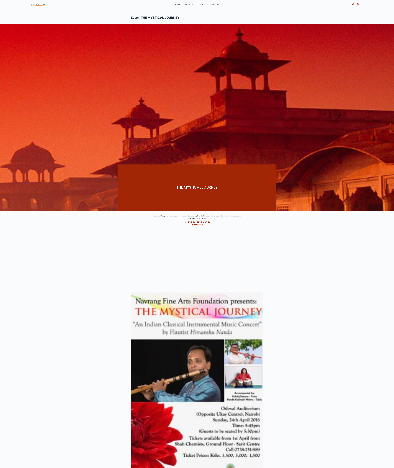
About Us (189, 4)
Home (177, 4)
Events (200, 4)
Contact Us (214, 4)
